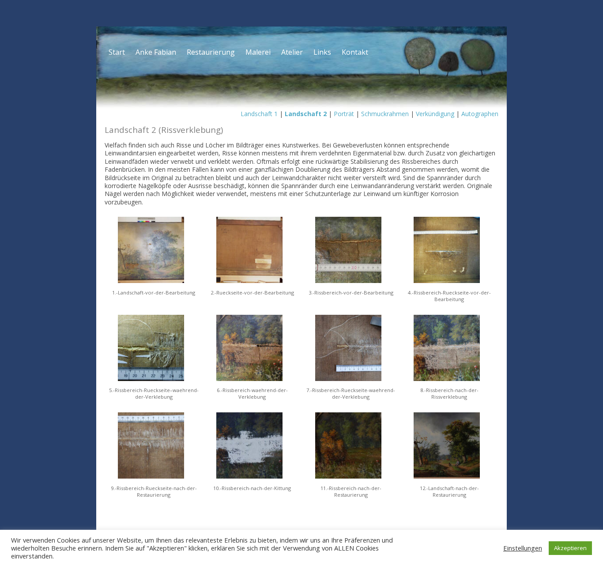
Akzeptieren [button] (570, 548)
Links (322, 52)
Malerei (258, 52)
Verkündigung (435, 113)
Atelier (292, 52)
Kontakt (355, 52)
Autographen (479, 113)
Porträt (344, 113)
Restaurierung (211, 52)
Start (117, 52)
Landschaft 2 (306, 113)
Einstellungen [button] (522, 548)
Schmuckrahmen (385, 113)
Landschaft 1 (259, 113)
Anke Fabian (156, 52)
